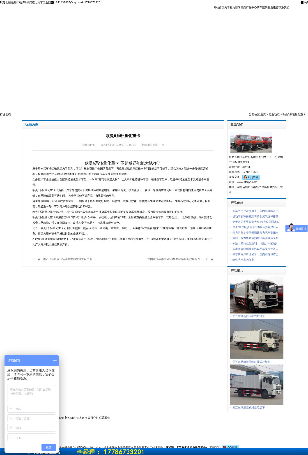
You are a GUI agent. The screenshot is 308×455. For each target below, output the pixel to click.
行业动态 (274, 114)
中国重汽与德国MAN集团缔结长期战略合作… (175, 259)
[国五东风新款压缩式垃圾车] (256, 294)
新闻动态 (240, 7)
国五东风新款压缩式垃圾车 (248, 316)
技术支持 (82, 417)
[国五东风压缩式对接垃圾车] (256, 384)
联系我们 (283, 7)
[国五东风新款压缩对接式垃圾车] (256, 338)
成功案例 (59, 417)
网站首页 (219, 7)
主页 (263, 114)
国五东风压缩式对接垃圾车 (248, 407)
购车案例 (262, 7)
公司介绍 (93, 417)
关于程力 (229, 7)
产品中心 (251, 7)
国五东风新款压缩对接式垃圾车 (251, 361)
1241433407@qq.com (68, 2)
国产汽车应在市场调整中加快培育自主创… (69, 259)
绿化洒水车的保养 (243, 259)
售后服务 (273, 7)
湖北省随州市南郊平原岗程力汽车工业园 (26, 2)
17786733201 (93, 2)
